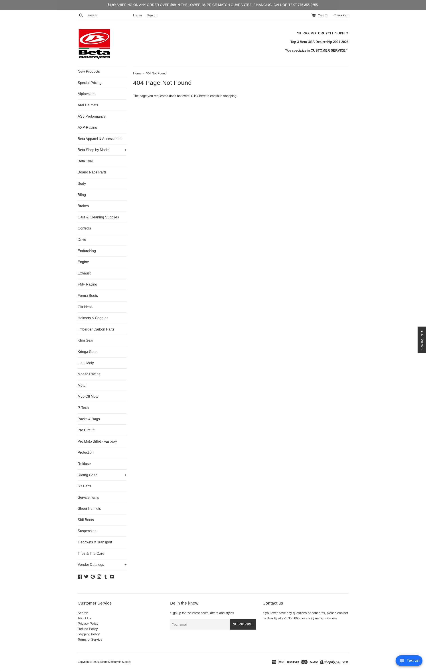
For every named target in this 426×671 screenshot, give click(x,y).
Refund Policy (88, 629)
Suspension (87, 531)
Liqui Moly (86, 363)
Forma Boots (88, 296)
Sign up (152, 15)
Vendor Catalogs (102, 564)
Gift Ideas (85, 307)
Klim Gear (85, 340)
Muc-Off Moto (88, 396)
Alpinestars (86, 94)
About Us (84, 618)
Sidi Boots (86, 520)
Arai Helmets (88, 105)
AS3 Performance (92, 116)
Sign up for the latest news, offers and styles (202, 613)
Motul (82, 385)
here (202, 96)
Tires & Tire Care (91, 553)
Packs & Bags (89, 419)
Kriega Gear (87, 352)
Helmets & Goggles (93, 318)
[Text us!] (409, 662)
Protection (86, 452)
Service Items (88, 497)
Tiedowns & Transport (95, 542)
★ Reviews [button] (422, 340)
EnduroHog (87, 251)
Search (83, 613)
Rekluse (84, 464)
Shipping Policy (89, 634)
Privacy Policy (88, 623)
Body (82, 183)
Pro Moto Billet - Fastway (97, 441)
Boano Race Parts (92, 172)
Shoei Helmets (89, 508)
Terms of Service (90, 639)
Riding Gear (102, 475)
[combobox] (109, 15)
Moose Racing (89, 374)
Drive (82, 239)
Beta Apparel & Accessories (99, 139)
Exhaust (84, 273)
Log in (137, 15)
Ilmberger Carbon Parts (96, 329)
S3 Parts (84, 486)
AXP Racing (87, 127)
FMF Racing (87, 284)
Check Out (340, 15)
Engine (83, 262)
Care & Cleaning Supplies (98, 217)
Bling (82, 195)
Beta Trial (85, 161)
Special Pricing (90, 83)
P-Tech (83, 408)
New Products (89, 71)
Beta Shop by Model (102, 150)
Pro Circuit (86, 430)
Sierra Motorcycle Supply (115, 661)
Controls (84, 228)
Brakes (83, 206)
